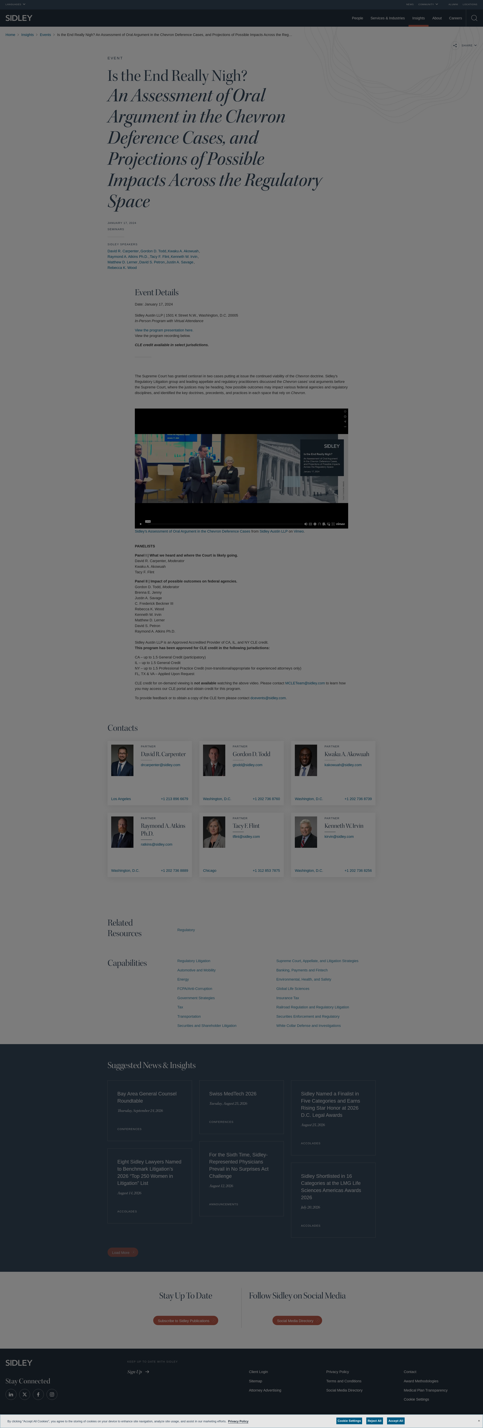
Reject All (374, 1421)
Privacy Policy (246, 1421)
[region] (241, 1421)
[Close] (479, 1420)
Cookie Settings (350, 1421)
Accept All (395, 1421)
